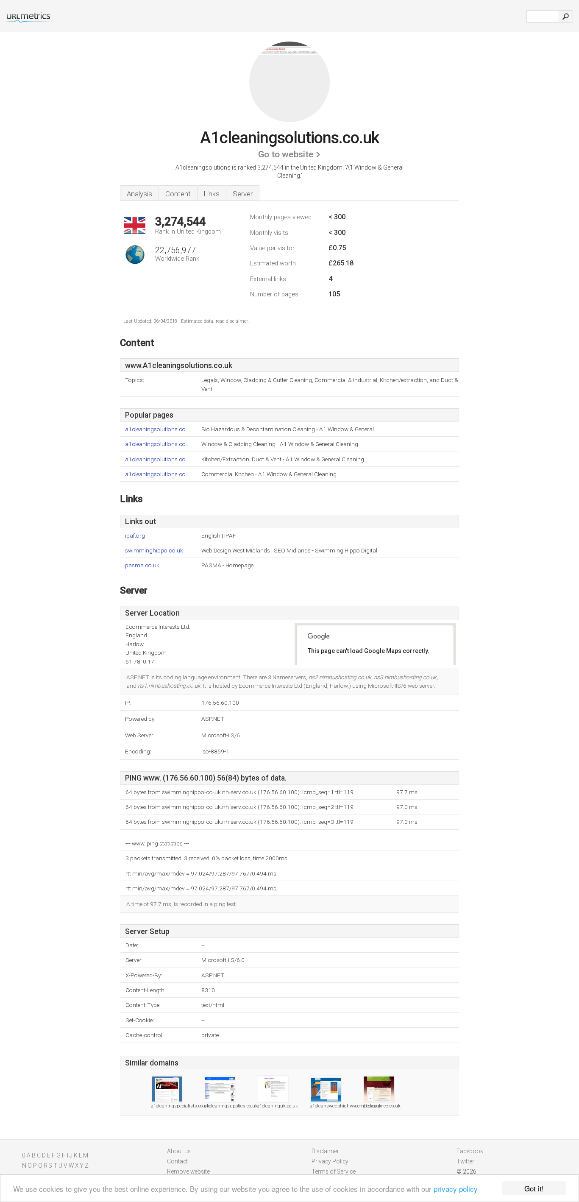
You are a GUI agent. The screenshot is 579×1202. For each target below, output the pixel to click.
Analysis (139, 194)
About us (179, 1151)
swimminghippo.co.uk (154, 550)
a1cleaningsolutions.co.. (156, 429)
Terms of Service (334, 1171)
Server (243, 194)
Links (212, 194)
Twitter (465, 1161)
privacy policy (456, 1188)
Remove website (188, 1171)
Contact (177, 1161)
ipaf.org (135, 536)
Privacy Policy (330, 1161)
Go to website (286, 154)
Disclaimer (325, 1151)
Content (178, 194)
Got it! (534, 1188)
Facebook (470, 1151)
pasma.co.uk (142, 565)
